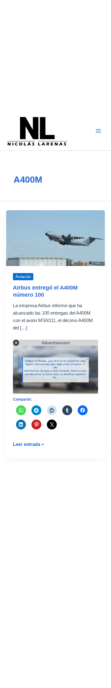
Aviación (23, 276)
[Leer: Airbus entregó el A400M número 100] (55, 237)
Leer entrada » (28, 445)
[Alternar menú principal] (98, 130)
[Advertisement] (55, 55)
